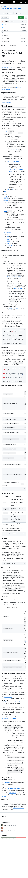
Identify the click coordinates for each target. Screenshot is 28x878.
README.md (7, 41)
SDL (8, 234)
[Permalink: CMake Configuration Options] (1, 386)
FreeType (9, 241)
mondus (6, 21)
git (5, 191)
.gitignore (6, 30)
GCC (13, 189)
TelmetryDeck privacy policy (9, 705)
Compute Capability (13, 149)
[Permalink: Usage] (1, 538)
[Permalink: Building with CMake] (1, 250)
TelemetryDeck (8, 697)
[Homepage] (14, 2)
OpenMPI (15, 226)
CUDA (6, 133)
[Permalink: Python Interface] (1, 92)
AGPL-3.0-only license (18, 808)
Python (6, 200)
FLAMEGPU (6, 6)
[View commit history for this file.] (25, 21)
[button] (24, 330)
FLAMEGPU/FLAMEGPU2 (8, 67)
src (4, 27)
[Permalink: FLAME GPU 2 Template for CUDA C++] (1, 53)
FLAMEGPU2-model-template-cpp (11, 8)
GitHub (4, 796)
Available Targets (13, 308)
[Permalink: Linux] (1, 313)
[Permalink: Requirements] (1, 106)
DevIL (8, 243)
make (8, 189)
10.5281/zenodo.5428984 (13, 788)
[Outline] (26, 45)
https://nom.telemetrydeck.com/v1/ (11, 701)
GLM (8, 236)
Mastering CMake (18, 288)
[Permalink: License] (1, 799)
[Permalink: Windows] (1, 348)
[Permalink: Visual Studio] (1, 568)
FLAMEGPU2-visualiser (10, 232)
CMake (6, 131)
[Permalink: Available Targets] (1, 493)
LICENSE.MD (7, 38)
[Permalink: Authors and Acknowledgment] (1, 778)
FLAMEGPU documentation (9, 718)
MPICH (11, 226)
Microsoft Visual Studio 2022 (14, 161)
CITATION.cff (12, 793)
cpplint (6, 196)
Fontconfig (9, 245)
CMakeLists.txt (7, 33)
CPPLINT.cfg (7, 35)
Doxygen (6, 198)
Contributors (7, 782)
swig (5, 211)
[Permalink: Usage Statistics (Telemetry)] (1, 673)
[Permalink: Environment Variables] (1, 600)
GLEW (8, 239)
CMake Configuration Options (14, 276)
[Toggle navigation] (2, 2)
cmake (5, 24)
